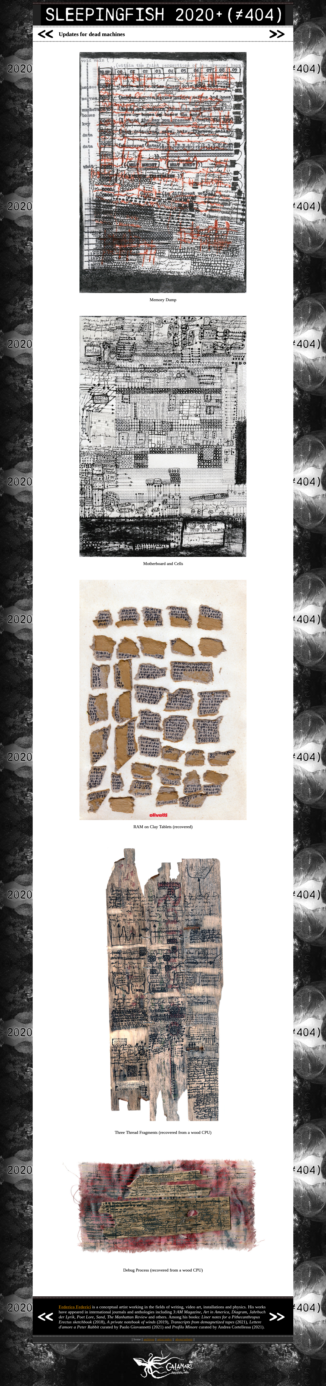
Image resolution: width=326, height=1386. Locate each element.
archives (149, 1339)
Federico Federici (75, 1306)
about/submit (184, 1339)
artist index (164, 1339)
